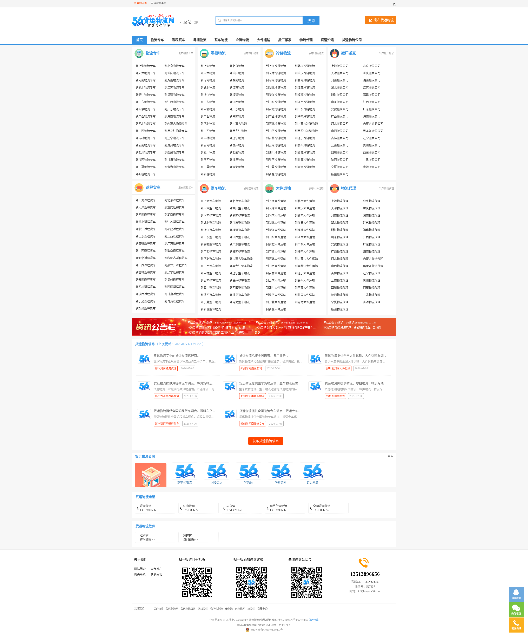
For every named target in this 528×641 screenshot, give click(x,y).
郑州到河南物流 (335, 396)
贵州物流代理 (371, 280)
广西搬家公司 (339, 116)
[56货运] (248, 471)
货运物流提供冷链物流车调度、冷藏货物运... (184, 383)
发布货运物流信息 (265, 441)
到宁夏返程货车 (146, 301)
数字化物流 (184, 482)
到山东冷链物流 (276, 102)
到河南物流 (208, 80)
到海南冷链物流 (305, 116)
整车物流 (218, 188)
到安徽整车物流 (211, 244)
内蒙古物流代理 (373, 258)
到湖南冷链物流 (305, 80)
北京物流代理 (371, 201)
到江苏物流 (237, 87)
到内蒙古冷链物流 (306, 123)
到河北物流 (208, 123)
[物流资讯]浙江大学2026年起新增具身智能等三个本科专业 (289, 327)
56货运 (248, 482)
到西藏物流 (237, 152)
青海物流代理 (371, 302)
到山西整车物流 (211, 266)
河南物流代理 (339, 215)
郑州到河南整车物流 (252, 396)
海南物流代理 (371, 251)
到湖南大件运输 (305, 215)
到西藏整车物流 (240, 287)
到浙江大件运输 (276, 229)
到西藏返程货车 (174, 286)
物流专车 (153, 53)
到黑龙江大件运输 (306, 266)
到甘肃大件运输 (305, 294)
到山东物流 (208, 102)
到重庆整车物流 (240, 208)
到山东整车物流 (211, 237)
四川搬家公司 (339, 152)
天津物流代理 (339, 208)
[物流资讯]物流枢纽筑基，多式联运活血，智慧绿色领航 (356, 327)
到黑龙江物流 (238, 130)
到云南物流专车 (146, 145)
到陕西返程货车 (146, 294)
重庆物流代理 (371, 208)
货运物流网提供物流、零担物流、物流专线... (355, 383)
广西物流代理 (339, 251)
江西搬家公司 (371, 102)
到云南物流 (208, 145)
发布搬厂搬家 (386, 53)
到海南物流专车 (174, 116)
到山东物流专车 (146, 102)
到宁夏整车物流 (211, 302)
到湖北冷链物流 (276, 87)
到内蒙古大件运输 (306, 258)
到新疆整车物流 (211, 309)
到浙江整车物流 (211, 229)
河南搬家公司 (339, 80)
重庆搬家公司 (371, 73)
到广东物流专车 (174, 109)
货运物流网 (172, 608)
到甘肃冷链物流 (305, 159)
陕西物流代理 (339, 294)
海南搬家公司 (371, 116)
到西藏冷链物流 (305, 152)
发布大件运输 (316, 188)
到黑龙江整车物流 (241, 266)
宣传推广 (156, 568)
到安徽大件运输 (276, 244)
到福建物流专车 (174, 94)
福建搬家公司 (371, 94)
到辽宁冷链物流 (305, 138)
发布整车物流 (251, 188)
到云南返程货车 (146, 279)
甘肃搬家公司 (371, 159)
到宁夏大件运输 (276, 302)
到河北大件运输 (276, 258)
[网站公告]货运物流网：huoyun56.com (209, 322)
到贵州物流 (237, 145)
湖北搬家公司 (339, 87)
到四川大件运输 (276, 287)
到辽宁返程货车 (174, 272)
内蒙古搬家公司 (373, 123)
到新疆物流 (208, 174)
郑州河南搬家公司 (251, 368)
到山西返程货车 (146, 265)
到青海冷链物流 (305, 167)
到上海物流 (208, 65)
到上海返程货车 (146, 200)
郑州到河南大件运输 (338, 368)
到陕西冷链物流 (276, 159)
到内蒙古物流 (238, 123)
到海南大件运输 (305, 251)
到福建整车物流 (240, 229)
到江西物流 (237, 102)
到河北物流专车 (146, 123)
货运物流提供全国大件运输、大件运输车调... (355, 355)
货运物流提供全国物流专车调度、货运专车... (270, 411)
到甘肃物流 (237, 159)
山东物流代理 (339, 237)
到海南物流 (237, 116)
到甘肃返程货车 (174, 294)
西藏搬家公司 (371, 152)
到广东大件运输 (305, 244)
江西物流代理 (371, 237)
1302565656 (371, 581)
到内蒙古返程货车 (175, 258)
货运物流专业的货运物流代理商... (176, 355)
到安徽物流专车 (146, 109)
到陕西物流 (208, 159)
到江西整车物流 (240, 237)
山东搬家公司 (339, 102)
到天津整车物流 (211, 208)
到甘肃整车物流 (240, 294)
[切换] (196, 22)
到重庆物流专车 (174, 73)
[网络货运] (216, 471)
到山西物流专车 (146, 130)
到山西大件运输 (276, 266)
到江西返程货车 (174, 236)
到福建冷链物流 (305, 94)
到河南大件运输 (276, 215)
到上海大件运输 (276, 201)
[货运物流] (312, 471)
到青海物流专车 (174, 167)
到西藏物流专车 (174, 152)
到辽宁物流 (237, 138)
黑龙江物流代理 (373, 266)
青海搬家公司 (371, 167)
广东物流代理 (371, 244)
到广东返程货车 (174, 243)
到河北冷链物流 (276, 123)
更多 (257, 332)
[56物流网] (280, 471)
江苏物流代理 (371, 222)
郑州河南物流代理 (165, 368)
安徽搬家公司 (339, 109)
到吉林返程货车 (146, 272)
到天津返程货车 (146, 207)
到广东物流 (237, 109)
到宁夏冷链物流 (276, 167)
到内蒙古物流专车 (175, 123)
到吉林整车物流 (211, 273)
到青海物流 (237, 167)
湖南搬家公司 (371, 80)
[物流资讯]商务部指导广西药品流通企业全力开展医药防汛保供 (224, 332)
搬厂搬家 (348, 53)
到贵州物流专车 (174, 145)
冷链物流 (283, 53)
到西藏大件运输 (305, 287)
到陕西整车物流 (211, 294)
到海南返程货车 (174, 250)
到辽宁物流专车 (174, 138)
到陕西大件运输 (276, 294)
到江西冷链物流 (305, 102)
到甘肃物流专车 (174, 159)
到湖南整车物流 (240, 215)
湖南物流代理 (371, 215)
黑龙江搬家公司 (373, 130)
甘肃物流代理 (371, 294)
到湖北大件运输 (276, 222)
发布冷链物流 (316, 53)
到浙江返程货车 (146, 229)
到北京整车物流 (240, 201)
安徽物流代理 (339, 244)
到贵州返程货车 (174, 279)
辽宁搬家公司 (371, 138)
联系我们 (156, 574)
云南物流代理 (339, 280)
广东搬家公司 (371, 109)
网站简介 (140, 568)
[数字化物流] (184, 471)
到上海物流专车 (146, 65)
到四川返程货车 (146, 286)
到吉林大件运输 (276, 273)
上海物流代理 (339, 201)
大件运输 (283, 188)
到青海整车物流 (240, 302)
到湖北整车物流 (211, 222)
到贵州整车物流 (240, 280)
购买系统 (140, 574)
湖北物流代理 (339, 222)
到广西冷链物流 (276, 116)
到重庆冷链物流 (305, 73)
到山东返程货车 (146, 236)
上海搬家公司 (339, 65)
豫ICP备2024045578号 (284, 620)
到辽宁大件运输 (305, 273)
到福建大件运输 (305, 229)
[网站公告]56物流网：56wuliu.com (275, 322)
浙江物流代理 (339, 229)
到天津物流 (208, 73)
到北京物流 (237, 65)
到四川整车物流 (211, 287)
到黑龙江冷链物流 (306, 130)
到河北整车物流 (211, 258)
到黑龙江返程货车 (175, 265)
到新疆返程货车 (146, 308)
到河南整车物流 (211, 215)
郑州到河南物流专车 (252, 423)
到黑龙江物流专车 (175, 130)
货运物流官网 (188, 608)
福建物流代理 (371, 229)
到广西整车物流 (211, 251)
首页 (139, 40)
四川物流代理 (339, 287)
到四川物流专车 (146, 152)
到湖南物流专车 (174, 80)
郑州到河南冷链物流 (167, 396)
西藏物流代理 (371, 287)
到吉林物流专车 (146, 138)
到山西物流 (208, 130)
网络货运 (216, 482)
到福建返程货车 (174, 229)
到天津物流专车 (146, 73)
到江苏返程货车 (174, 221)
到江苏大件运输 (305, 222)
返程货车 (153, 187)
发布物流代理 (386, 188)
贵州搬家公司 (371, 145)
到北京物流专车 (174, 65)
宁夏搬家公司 (339, 167)
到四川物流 (208, 152)
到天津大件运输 (276, 208)
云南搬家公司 (339, 145)
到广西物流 (208, 116)
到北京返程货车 (174, 200)
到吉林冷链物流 (276, 138)
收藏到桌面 (160, 3)
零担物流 (218, 53)
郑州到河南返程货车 (167, 423)
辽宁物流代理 (371, 273)
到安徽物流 (208, 109)
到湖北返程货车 (146, 221)
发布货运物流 (384, 20)
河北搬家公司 (339, 123)
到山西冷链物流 (276, 130)
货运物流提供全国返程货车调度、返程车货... (184, 411)
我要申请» (263, 608)
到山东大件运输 (276, 237)
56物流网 (280, 482)
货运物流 (312, 482)
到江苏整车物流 (240, 222)
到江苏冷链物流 (305, 87)
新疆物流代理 (339, 309)
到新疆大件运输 (276, 309)
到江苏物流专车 (174, 87)
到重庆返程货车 (174, 207)
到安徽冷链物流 (276, 109)
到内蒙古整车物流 (241, 258)
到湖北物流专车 (146, 87)
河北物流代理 (339, 258)
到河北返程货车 (146, 258)
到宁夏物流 (208, 167)
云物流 (229, 608)
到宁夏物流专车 (146, 167)
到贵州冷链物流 (305, 145)
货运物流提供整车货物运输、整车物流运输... (270, 383)
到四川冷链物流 (276, 152)
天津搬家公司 (339, 73)
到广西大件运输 (276, 251)
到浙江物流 (208, 94)
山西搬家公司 (339, 130)
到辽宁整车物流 (240, 273)
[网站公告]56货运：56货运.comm (342, 322)
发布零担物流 (251, 53)
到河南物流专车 (146, 80)
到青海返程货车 (174, 301)
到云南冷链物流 (276, 145)
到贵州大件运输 (305, 280)
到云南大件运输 (276, 280)
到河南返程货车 (146, 214)
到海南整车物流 (240, 251)
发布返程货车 (185, 187)
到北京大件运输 (305, 201)
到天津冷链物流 (276, 73)
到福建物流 (237, 94)
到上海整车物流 (211, 201)
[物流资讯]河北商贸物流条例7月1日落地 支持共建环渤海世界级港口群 (228, 327)
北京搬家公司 (371, 65)
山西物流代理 (339, 266)
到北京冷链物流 (305, 65)
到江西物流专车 (174, 102)
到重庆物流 (237, 73)
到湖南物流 (237, 80)
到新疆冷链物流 (276, 174)
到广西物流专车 (146, 116)
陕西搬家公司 (339, 159)
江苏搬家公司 (371, 87)
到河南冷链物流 (276, 80)
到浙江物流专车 (146, 94)
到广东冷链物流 (305, 109)
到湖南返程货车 (174, 214)
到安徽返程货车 (146, 243)
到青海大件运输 (305, 302)
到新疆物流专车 (146, 174)
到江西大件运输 (305, 237)
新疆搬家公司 (339, 174)
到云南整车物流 (211, 280)
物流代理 (348, 188)
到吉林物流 (208, 138)
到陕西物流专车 (146, 159)
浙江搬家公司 (339, 94)
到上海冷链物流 (276, 65)
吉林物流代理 (339, 273)
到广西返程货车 (146, 250)
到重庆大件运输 (305, 208)
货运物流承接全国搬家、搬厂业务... (263, 355)
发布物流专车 (185, 53)
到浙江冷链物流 (276, 94)
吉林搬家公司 (339, 138)
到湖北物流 (208, 87)
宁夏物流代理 (339, 302)
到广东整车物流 (240, 244)
